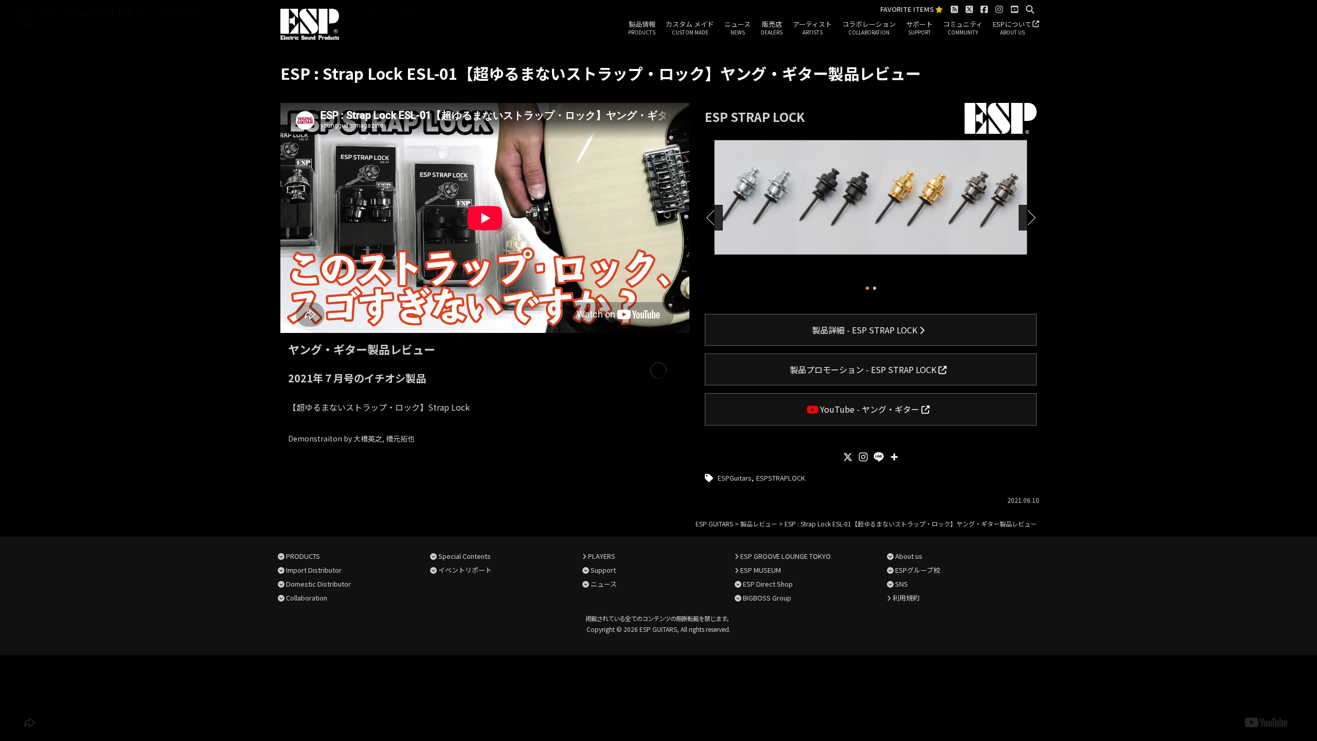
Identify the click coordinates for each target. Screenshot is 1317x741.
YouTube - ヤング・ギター (869, 409)
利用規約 (906, 598)
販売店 (771, 27)
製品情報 (641, 27)
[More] (894, 457)
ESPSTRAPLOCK (780, 478)
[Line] (878, 457)
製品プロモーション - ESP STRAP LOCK (864, 369)
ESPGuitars (735, 478)
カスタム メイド (690, 27)
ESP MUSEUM (760, 570)
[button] (867, 288)
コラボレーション (869, 27)
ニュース (737, 27)
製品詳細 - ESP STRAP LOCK (865, 330)
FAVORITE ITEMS (907, 9)
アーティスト (812, 27)
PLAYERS (601, 556)
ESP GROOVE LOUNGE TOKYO (785, 556)
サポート (919, 27)
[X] (848, 457)
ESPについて (1012, 27)
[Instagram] (863, 457)
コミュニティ (963, 27)
